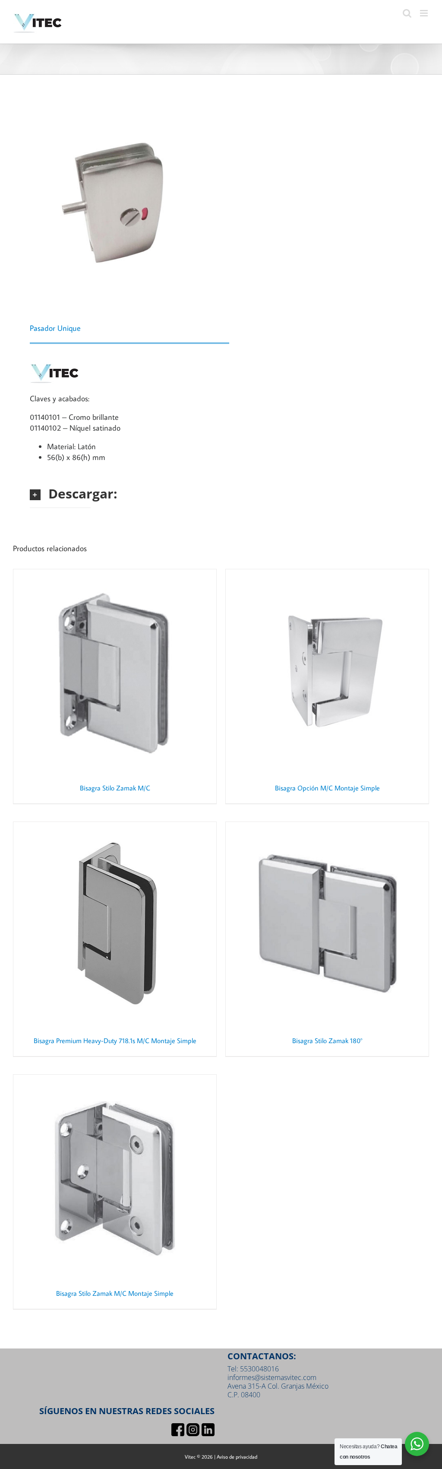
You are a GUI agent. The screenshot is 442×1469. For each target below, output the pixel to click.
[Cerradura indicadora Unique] (113, 201)
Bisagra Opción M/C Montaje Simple (327, 788)
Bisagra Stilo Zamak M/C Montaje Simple (115, 1293)
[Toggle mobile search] (407, 13)
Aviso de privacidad (237, 1456)
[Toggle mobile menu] (424, 13)
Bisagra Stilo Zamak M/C (115, 788)
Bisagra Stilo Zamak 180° (327, 1040)
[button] (60, 493)
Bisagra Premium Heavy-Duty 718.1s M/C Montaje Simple (115, 1040)
